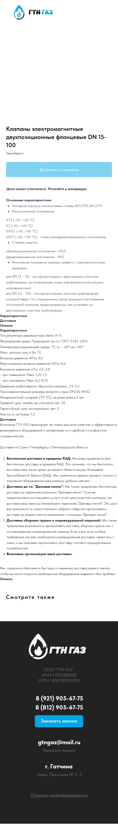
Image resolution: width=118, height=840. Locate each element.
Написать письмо (59, 750)
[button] (59, 721)
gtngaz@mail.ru (59, 742)
